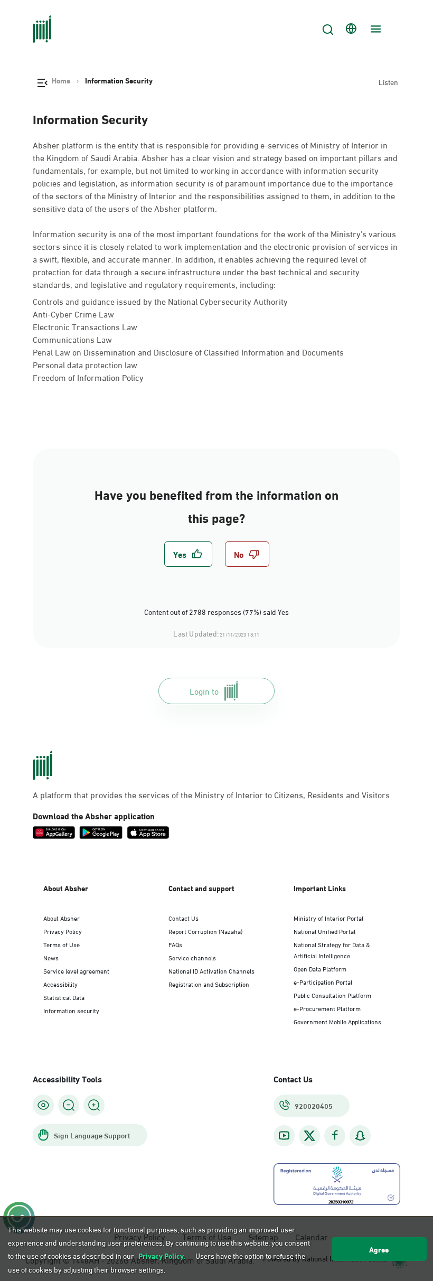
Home (61, 80)
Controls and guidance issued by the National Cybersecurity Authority (160, 300)
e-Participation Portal (323, 981)
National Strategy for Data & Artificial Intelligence (332, 949)
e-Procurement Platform (327, 1008)
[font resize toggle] (68, 1105)
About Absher (61, 917)
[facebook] (334, 1135)
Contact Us (183, 917)
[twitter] (309, 1135)
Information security (71, 1010)
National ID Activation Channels (211, 970)
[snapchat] (360, 1135)
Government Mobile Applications (337, 1021)
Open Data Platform (320, 968)
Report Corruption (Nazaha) (205, 931)
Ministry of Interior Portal (328, 917)
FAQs (175, 944)
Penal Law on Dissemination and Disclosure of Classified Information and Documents (188, 351)
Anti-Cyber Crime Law (73, 313)
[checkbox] (188, 554)
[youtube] (284, 1135)
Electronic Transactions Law (85, 326)
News (51, 957)
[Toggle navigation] (374, 29)
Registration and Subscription (208, 983)
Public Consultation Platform (332, 995)
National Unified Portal (324, 931)
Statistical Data (63, 997)
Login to (204, 690)
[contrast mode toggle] (43, 1105)
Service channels (192, 957)
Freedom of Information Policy (88, 377)
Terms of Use (61, 944)
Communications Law (72, 339)
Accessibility (60, 983)
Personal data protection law (85, 364)
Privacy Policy (62, 931)
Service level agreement (76, 970)
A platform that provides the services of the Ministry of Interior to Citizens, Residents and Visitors (211, 794)
